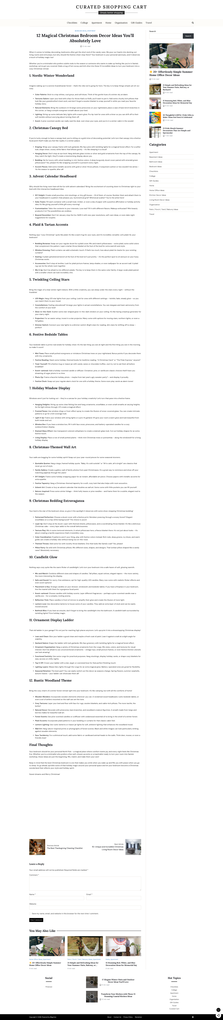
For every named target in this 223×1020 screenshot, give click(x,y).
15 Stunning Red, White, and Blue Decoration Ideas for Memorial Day (121, 964)
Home (108, 22)
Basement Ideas (155, 157)
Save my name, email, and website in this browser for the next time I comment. (65, 914)
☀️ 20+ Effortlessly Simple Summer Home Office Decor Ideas (45, 964)
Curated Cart (174, 1009)
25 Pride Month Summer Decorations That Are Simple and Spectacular (176, 130)
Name (32, 894)
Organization (121, 22)
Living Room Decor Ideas (159, 200)
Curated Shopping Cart (111, 7)
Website (32, 904)
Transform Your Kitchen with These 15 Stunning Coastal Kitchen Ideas (118, 995)
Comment (34, 875)
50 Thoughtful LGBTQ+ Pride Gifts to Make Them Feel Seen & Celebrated (178, 116)
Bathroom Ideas (155, 162)
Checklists (72, 22)
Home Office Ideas (35, 959)
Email (89, 894)
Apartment (97, 22)
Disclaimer (138, 1017)
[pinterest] (193, 1017)
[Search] (193, 23)
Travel (149, 22)
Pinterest (49, 987)
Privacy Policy (128, 1017)
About (109, 1017)
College (84, 22)
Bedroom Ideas (80, 31)
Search (152, 31)
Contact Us (117, 1017)
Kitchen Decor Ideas (157, 195)
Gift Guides (136, 22)
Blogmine (53, 1017)
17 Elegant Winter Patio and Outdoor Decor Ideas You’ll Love (118, 980)
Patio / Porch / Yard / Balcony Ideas (79, 959)
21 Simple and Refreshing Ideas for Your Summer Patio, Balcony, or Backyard (82, 965)
